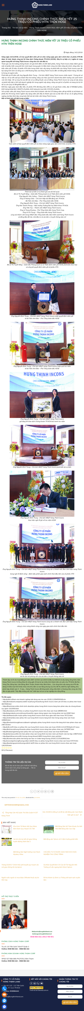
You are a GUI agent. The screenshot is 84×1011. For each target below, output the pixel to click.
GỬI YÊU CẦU (63, 773)
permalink (37, 797)
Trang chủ (6, 27)
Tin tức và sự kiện (19, 27)
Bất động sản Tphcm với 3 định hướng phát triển (61, 839)
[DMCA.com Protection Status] (36, 987)
